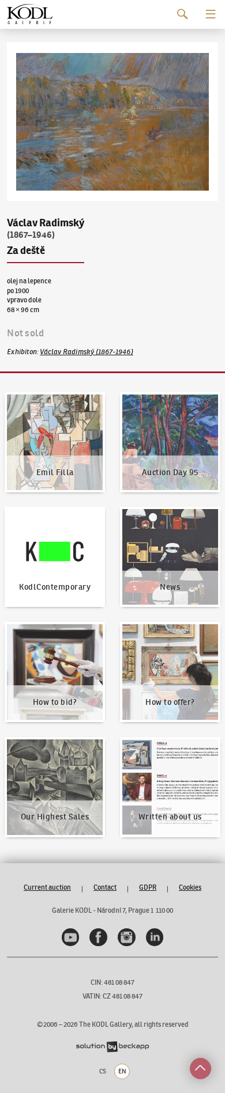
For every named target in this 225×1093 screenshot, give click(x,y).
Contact (105, 887)
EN (122, 1071)
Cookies (190, 887)
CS (102, 1071)
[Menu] (211, 14)
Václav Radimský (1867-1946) (86, 351)
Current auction (47, 887)
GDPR (147, 887)
